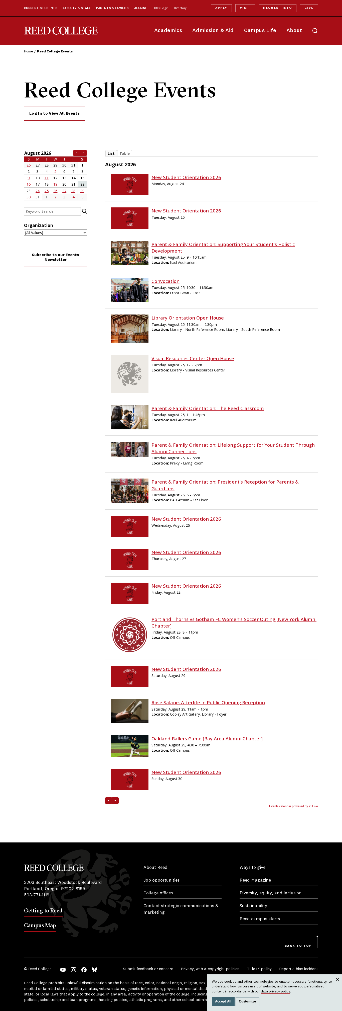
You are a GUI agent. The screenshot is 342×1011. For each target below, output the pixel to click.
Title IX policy (259, 969)
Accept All (223, 1001)
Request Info (277, 8)
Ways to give (252, 867)
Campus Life (260, 30)
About (294, 30)
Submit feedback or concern (148, 969)
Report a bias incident (298, 969)
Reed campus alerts (260, 919)
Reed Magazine (255, 880)
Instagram (73, 969)
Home (28, 51)
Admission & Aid (213, 30)
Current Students (40, 8)
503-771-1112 (36, 895)
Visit (245, 8)
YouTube (63, 969)
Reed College (61, 31)
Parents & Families (112, 8)
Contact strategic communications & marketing (180, 909)
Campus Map (40, 925)
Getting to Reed (43, 910)
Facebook (84, 969)
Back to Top (298, 946)
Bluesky (94, 969)
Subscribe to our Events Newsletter (55, 257)
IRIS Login (161, 8)
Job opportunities (161, 880)
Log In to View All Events (54, 114)
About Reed (155, 867)
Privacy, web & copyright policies (210, 969)
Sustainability (253, 906)
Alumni (140, 8)
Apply (221, 8)
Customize (247, 1001)
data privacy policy (275, 991)
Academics (168, 30)
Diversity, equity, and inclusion (271, 893)
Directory (180, 8)
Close (337, 984)
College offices (158, 893)
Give (308, 8)
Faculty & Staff (77, 8)
